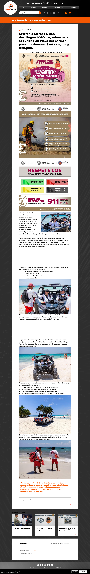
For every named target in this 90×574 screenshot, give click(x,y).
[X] (50, 13)
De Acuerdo (82, 571)
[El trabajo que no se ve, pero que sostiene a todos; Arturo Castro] (22, 531)
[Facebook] (47, 13)
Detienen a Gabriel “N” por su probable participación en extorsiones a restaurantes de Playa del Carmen (67, 540)
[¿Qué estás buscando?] (40, 12)
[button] (66, 12)
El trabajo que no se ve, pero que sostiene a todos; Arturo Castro (22, 540)
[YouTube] (54, 13)
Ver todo (76, 523)
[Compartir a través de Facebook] (19, 511)
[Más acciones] (70, 30)
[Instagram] (44, 13)
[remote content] (45, 260)
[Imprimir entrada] (33, 511)
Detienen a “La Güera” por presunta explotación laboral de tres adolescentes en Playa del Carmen (44, 540)
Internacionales (37, 20)
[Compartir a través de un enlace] (30, 511)
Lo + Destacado (19, 20)
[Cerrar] (88, 571)
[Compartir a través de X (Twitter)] (23, 511)
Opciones (75, 571)
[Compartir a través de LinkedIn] (26, 511)
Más (49, 20)
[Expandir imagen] (45, 79)
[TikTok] (57, 13)
